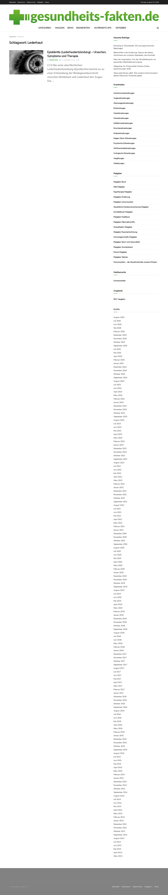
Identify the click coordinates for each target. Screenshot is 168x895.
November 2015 (120, 742)
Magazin (59, 28)
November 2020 (120, 537)
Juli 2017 (117, 672)
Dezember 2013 (120, 824)
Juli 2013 (117, 842)
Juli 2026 (117, 321)
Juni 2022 (117, 470)
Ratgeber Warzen (121, 257)
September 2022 (120, 459)
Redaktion (53, 60)
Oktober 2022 (119, 455)
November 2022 (120, 452)
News (47, 2)
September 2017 (120, 664)
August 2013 (119, 838)
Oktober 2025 (119, 342)
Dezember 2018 (120, 618)
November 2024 (120, 370)
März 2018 (118, 643)
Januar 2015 (119, 778)
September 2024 (120, 377)
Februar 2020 (119, 569)
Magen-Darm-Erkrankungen (125, 138)
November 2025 (120, 338)
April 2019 (118, 604)
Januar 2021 (119, 530)
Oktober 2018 (119, 625)
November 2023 (120, 409)
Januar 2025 (119, 363)
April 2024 (118, 392)
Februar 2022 (119, 484)
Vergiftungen (119, 158)
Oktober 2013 (119, 831)
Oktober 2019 (119, 583)
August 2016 (119, 711)
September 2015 (120, 750)
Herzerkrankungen (121, 118)
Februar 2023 (119, 441)
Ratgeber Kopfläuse (122, 217)
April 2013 (118, 852)
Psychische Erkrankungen (124, 143)
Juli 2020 (117, 551)
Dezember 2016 (120, 696)
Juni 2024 (117, 388)
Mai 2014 (117, 806)
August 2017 (119, 668)
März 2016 (118, 728)
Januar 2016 (119, 735)
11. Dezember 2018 (67, 60)
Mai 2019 (117, 601)
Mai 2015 (117, 764)
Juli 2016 (117, 714)
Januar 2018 (119, 650)
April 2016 (118, 725)
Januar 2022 (119, 487)
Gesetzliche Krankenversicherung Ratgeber (131, 207)
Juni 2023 (117, 427)
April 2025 (118, 356)
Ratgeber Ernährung (122, 197)
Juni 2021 (117, 512)
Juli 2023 (117, 423)
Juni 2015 (117, 760)
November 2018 (120, 622)
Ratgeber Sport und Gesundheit (127, 242)
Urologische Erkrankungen (124, 153)
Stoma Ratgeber (120, 252)
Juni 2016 (117, 718)
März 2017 (118, 686)
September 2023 (120, 416)
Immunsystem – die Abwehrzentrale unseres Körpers (135, 262)
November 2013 (120, 827)
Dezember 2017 (120, 654)
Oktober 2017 (119, 661)
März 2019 (118, 608)
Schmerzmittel (119, 280)
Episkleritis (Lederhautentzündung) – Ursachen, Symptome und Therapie (76, 54)
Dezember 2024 (120, 367)
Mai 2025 (117, 353)
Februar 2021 (119, 526)
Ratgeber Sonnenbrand (123, 247)
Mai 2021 (117, 516)
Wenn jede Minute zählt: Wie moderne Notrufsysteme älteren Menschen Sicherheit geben (136, 74)
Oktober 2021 (119, 498)
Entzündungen (119, 108)
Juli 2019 (117, 594)
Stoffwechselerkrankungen (125, 148)
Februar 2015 (119, 774)
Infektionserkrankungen (123, 123)
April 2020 (118, 562)
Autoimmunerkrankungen (124, 93)
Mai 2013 (117, 849)
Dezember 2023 (120, 406)
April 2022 (118, 477)
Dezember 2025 (120, 335)
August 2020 (119, 547)
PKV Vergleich (119, 299)
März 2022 (118, 480)
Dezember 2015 (120, 739)
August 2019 (119, 590)
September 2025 (120, 345)
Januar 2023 (119, 445)
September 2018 (120, 629)
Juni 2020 (117, 555)
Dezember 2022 (120, 448)
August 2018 (119, 633)
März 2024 (118, 395)
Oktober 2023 (119, 413)
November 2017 (120, 657)
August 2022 (119, 462)
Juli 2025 (117, 349)
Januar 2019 (119, 615)
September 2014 (120, 792)
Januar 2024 (119, 402)
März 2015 (118, 771)
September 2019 (120, 586)
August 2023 (119, 420)
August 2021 (119, 505)
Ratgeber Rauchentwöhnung (125, 232)
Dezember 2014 (120, 781)
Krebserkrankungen (121, 133)
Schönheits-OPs (102, 28)
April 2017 (118, 682)
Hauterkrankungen (121, 113)
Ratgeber (40, 2)
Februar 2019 (119, 611)
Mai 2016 (117, 721)
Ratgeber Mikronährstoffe (124, 222)
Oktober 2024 (119, 374)
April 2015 (118, 767)
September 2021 (120, 501)
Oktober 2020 (119, 540)
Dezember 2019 (120, 576)
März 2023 (118, 438)
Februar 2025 (119, 360)
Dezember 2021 (120, 491)
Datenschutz (31, 2)
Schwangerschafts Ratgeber (125, 237)
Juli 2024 (117, 384)
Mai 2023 (117, 431)
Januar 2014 (119, 820)
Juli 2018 (117, 636)
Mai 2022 (117, 473)
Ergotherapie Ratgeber (123, 192)
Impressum (21, 2)
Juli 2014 (117, 799)
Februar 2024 (119, 399)
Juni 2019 (117, 597)
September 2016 (120, 707)
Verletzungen (119, 163)
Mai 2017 (117, 679)
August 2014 (119, 796)
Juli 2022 (117, 466)
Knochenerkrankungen (123, 128)
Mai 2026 (117, 328)
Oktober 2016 (119, 703)
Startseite (12, 2)
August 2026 (119, 317)
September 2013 (120, 835)
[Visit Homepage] (84, 17)
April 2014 (118, 810)
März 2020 (118, 565)
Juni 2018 (117, 640)
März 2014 (118, 813)
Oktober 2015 (119, 746)
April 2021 (118, 519)
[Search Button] (158, 28)
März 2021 (118, 523)
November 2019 (120, 579)
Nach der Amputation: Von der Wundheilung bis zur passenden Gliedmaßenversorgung (135, 60)
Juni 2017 (117, 675)
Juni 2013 (117, 845)
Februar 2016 (119, 732)
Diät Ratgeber (119, 187)
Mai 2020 (117, 558)
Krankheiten (83, 28)
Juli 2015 (117, 757)
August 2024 (119, 381)
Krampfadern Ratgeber (123, 227)
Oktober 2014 (119, 788)
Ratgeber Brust (120, 182)
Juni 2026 (117, 324)
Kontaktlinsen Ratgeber (123, 212)
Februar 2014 (119, 817)
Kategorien (45, 28)
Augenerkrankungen (122, 98)
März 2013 (118, 856)
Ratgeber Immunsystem (123, 202)
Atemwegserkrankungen (124, 103)
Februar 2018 (119, 647)
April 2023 (118, 434)
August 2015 (119, 753)
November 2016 (120, 700)
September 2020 (120, 544)
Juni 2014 (117, 803)
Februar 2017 (119, 689)
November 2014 (120, 785)
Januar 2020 (119, 572)
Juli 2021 (117, 508)
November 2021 (120, 494)
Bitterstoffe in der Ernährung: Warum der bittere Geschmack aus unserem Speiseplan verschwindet (134, 53)
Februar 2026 (119, 331)
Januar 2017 (119, 693)
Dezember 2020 (120, 533)
